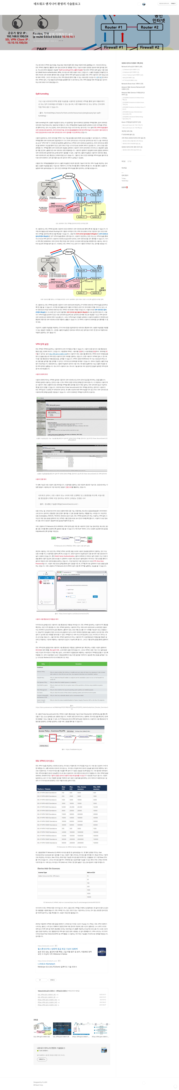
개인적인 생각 (127, 131)
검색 (139, 4)
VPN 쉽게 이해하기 (61, 991)
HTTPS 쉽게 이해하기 (130, 80)
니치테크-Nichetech (46, 964)
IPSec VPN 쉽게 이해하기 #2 (47, 1005)
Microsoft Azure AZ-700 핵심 (132, 128)
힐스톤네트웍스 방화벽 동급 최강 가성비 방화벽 (58, 949)
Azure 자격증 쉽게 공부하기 (131, 122)
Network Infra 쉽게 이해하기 (46, 991)
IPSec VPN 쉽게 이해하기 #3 (47, 1002)
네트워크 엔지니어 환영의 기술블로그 (57, 4)
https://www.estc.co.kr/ (46, 946)
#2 (101, 77)
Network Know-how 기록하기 (132, 84)
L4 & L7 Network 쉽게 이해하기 (133, 75)
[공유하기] (42, 980)
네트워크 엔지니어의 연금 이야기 (132, 150)
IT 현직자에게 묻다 (128, 134)
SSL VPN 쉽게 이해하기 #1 (47, 997)
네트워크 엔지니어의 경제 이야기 (132, 147)
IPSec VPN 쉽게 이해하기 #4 (47, 1000)
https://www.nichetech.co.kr (47, 961)
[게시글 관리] (45, 980)
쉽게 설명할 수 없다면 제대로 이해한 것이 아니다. (51, 1055)
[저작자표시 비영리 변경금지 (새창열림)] (59, 980)
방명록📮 (125, 187)
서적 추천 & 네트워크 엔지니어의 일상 (133, 138)
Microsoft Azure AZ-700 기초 (133, 125)
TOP (143, 1083)
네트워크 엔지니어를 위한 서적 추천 (133, 141)
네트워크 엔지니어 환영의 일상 (131, 143)
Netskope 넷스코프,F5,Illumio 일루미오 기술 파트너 (57, 967)
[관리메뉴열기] (175, 1086)
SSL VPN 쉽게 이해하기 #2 (58, 354)
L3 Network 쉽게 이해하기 (131, 72)
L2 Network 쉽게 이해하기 (131, 69)
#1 (97, 77)
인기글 (129, 161)
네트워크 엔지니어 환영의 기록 (132, 63)
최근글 (123, 161)
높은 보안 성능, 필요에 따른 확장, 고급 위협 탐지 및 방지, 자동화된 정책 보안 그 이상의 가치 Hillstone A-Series (65, 953)
